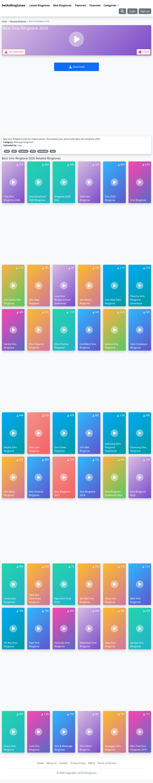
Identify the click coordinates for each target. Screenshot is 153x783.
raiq (19, 145)
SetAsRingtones (13, 5)
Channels (95, 5)
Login (132, 11)
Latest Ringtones (39, 5)
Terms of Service (106, 763)
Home (4, 21)
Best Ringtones (62, 5)
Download (78, 66)
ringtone (23, 151)
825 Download (16, 51)
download (42, 151)
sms (14, 151)
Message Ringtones (18, 21)
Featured (80, 5)
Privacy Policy (78, 763)
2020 (33, 151)
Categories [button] (110, 5)
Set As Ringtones (87, 772)
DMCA (91, 763)
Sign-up (145, 11)
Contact (63, 763)
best (7, 151)
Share (145, 51)
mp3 (53, 151)
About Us (51, 763)
